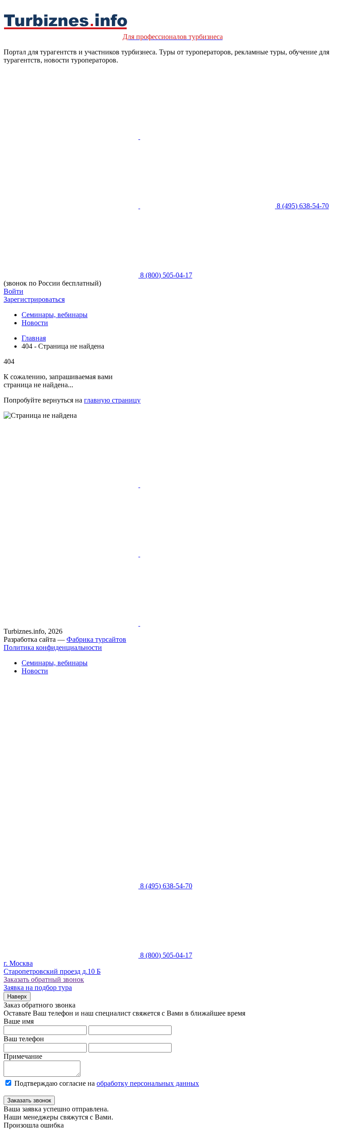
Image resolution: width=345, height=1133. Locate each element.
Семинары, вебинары (55, 314)
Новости (35, 323)
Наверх (17, 996)
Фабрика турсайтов (96, 639)
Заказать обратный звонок (44, 979)
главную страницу (112, 400)
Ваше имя (19, 1021)
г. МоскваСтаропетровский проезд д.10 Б (52, 967)
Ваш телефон (24, 1039)
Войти (13, 291)
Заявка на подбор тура (38, 987)
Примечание (23, 1056)
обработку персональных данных (148, 1083)
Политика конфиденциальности (53, 647)
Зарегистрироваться (34, 299)
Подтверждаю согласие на (106, 1083)
